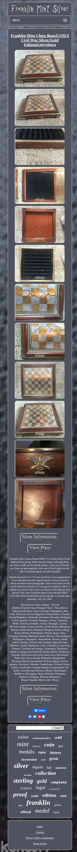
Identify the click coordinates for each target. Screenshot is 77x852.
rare (42, 752)
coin (49, 744)
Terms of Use (40, 843)
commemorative (41, 738)
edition (49, 795)
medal (42, 810)
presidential (54, 789)
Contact (40, 832)
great (53, 758)
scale (34, 796)
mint (23, 744)
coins (23, 737)
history (55, 753)
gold (42, 781)
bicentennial (29, 759)
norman (27, 775)
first (60, 746)
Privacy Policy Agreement (40, 837)
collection (45, 773)
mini (63, 796)
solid (58, 737)
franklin (38, 802)
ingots (37, 767)
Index (40, 826)
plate (21, 805)
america (36, 746)
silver (21, 765)
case (43, 759)
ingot (40, 787)
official (26, 812)
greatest (57, 805)
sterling (23, 780)
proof (20, 794)
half (49, 767)
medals (26, 752)
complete (59, 782)
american (60, 767)
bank (56, 812)
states (26, 788)
